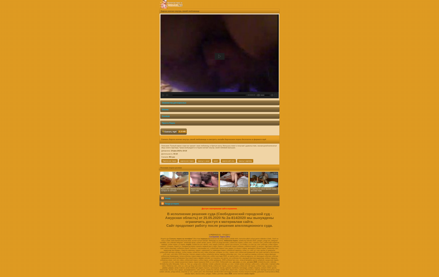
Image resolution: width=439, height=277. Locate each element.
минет (216, 161)
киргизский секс (228, 161)
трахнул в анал (204, 161)
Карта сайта (225, 237)
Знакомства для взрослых (174, 103)
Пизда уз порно (171, 204)
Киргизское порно (169, 161)
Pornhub (166, 116)
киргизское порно (187, 161)
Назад (167, 198)
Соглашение (214, 237)
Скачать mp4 (175, 132)
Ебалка (165, 110)
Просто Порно (168, 123)
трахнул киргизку (245, 161)
